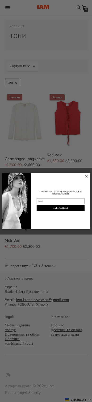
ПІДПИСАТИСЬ (60, 208)
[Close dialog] (86, 176)
